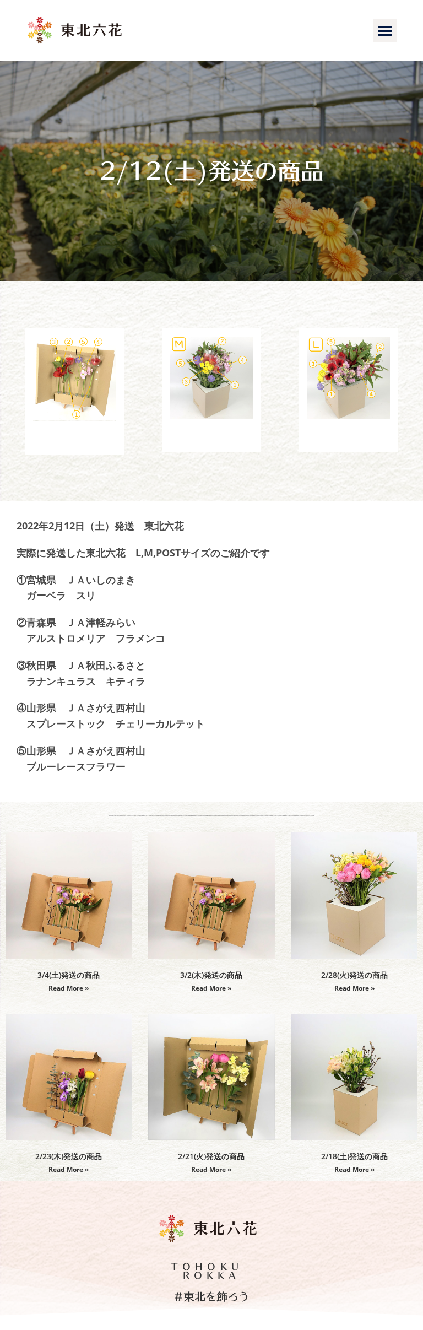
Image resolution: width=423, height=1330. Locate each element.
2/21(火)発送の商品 (211, 1156)
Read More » (68, 988)
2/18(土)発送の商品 (354, 1156)
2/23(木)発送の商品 (68, 1156)
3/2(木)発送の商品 (211, 975)
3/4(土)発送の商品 (68, 975)
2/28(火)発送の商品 (354, 975)
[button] (385, 30)
